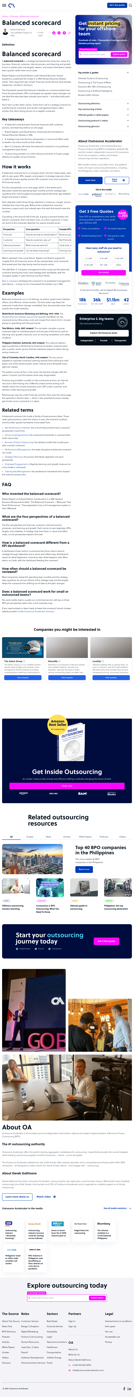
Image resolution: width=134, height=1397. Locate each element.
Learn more (90, 180)
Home (5, 16)
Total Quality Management (17, 471)
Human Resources (30, 1342)
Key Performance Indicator (17, 428)
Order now (67, 786)
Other (118, 265)
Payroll (24, 1352)
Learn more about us (17, 1197)
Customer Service (29, 1321)
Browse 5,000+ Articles (88, 95)
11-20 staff (119, 259)
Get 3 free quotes (117, 5)
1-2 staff (88, 259)
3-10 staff (103, 259)
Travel (49, 1363)
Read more (84, 869)
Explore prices (119, 54)
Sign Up (72, 1326)
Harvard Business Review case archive (20, 317)
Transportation (54, 1352)
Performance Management (18, 450)
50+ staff (103, 265)
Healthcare (52, 1347)
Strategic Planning (14, 457)
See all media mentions (115, 1208)
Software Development (32, 1358)
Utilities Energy (54, 1358)
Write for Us (74, 1355)
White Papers (8, 1347)
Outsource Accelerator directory (39, 611)
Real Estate (52, 1321)
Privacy (108, 1342)
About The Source (11, 1321)
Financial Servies (55, 1326)
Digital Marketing (29, 1332)
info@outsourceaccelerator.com (88, 1370)
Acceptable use (112, 1337)
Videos (5, 1358)
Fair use (109, 1332)
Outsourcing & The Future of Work (94, 83)
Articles (5, 1342)
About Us (73, 1349)
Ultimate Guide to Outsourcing (93, 78)
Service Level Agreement (16, 435)
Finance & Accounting (32, 1337)
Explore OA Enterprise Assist (103, 333)
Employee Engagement (16, 464)
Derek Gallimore (17, 30)
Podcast (6, 1337)
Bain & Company (10, 281)
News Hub (7, 1326)
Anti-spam (110, 1326)
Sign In (71, 1321)
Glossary (14, 16)
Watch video (44, 1197)
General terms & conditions (118, 1321)
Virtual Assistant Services (33, 1363)
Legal (49, 1337)
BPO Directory (9, 1332)
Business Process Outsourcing (19, 442)
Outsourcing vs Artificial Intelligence (95, 91)
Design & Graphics (30, 1326)
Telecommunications (57, 1342)
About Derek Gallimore (79, 1360)
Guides (5, 1352)
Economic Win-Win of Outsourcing (94, 87)
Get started (104, 273)
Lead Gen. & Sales (30, 1347)
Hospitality (52, 1332)
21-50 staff (88, 265)
